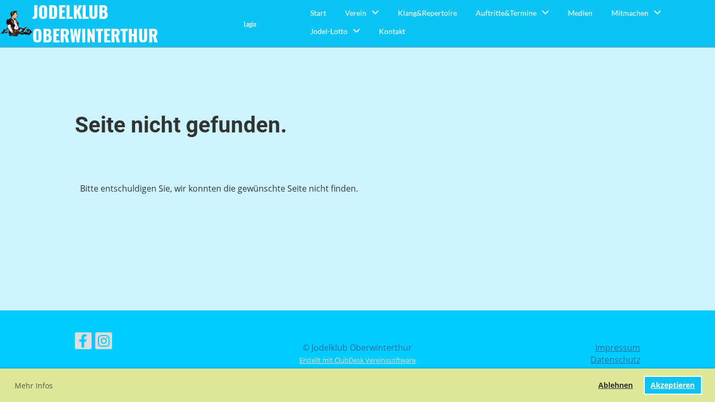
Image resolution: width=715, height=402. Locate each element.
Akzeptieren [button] (673, 385)
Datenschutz (615, 359)
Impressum (617, 347)
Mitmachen (630, 12)
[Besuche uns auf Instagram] (103, 342)
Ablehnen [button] (615, 385)
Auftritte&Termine (506, 12)
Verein (355, 12)
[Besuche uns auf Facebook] (83, 342)
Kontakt (392, 31)
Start (318, 12)
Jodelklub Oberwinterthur (95, 23)
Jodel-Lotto (329, 31)
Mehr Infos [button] (34, 385)
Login (250, 23)
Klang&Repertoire (427, 12)
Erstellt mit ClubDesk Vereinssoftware (357, 360)
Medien (580, 12)
